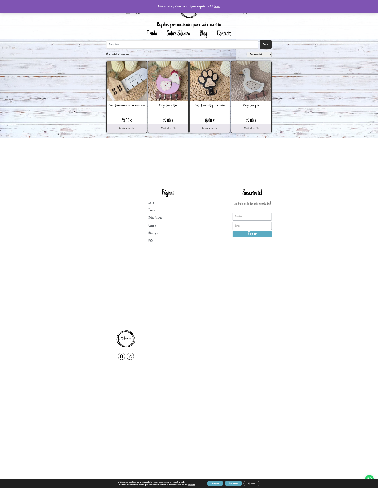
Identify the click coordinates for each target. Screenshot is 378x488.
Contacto (224, 34)
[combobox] (182, 44)
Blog (203, 34)
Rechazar (233, 483)
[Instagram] (130, 356)
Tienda (152, 34)
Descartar (217, 6)
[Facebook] (121, 356)
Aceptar (215, 483)
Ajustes (251, 483)
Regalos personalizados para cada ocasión (189, 25)
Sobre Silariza (178, 34)
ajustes (191, 484)
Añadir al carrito (126, 128)
